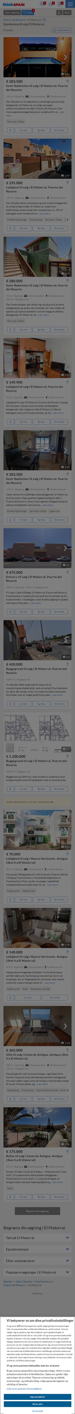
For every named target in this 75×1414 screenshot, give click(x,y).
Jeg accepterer (37, 1396)
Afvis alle (37, 1404)
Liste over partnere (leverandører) (24, 1388)
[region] (37, 1365)
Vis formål (37, 1411)
